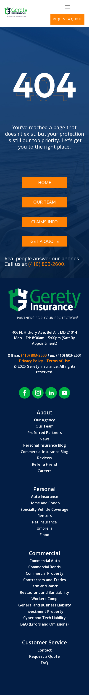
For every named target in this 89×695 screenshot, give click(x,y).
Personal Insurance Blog (44, 445)
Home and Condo (44, 503)
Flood (44, 535)
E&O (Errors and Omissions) (44, 624)
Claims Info (44, 222)
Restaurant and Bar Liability (44, 593)
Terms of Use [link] (58, 360)
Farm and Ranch (44, 586)
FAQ (44, 663)
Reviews (44, 458)
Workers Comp (44, 599)
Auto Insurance (44, 497)
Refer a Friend (44, 464)
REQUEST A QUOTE (67, 19)
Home (44, 182)
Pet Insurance (44, 522)
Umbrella (44, 528)
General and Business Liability (44, 605)
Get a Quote (44, 241)
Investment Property (44, 612)
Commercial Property (44, 574)
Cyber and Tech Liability (44, 618)
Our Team (44, 202)
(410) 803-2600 (46, 263)
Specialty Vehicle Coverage (44, 510)
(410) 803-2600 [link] (33, 355)
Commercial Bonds (44, 567)
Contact (44, 650)
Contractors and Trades (44, 580)
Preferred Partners (44, 433)
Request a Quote (44, 657)
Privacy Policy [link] (31, 360)
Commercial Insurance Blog (44, 452)
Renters (44, 516)
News (45, 439)
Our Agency (44, 420)
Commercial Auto (44, 561)
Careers (45, 471)
